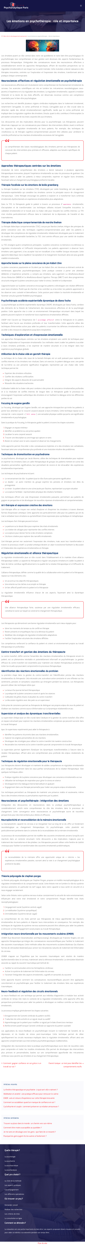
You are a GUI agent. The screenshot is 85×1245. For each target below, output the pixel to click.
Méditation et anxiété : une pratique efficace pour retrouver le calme (31, 1094)
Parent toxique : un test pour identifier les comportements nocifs (65, 1065)
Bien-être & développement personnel (15, 36)
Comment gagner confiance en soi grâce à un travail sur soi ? (22, 1065)
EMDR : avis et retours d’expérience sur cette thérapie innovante (29, 1098)
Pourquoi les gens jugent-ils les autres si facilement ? (25, 1136)
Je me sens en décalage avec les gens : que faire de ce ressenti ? (30, 1132)
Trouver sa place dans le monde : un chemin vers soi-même (28, 1123)
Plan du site (42, 1243)
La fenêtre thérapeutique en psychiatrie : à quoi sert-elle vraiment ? (31, 1090)
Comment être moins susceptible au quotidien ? (23, 1127)
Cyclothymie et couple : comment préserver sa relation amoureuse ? (31, 1106)
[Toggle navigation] (80, 5)
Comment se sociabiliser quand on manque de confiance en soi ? (29, 1102)
